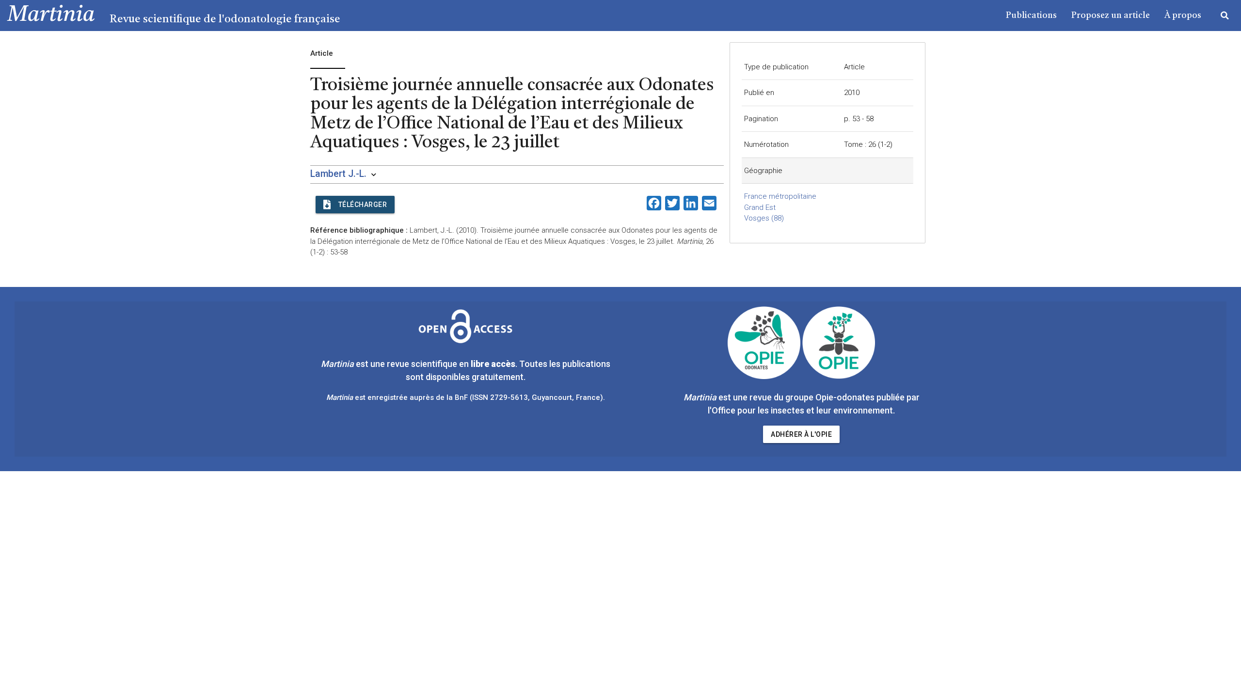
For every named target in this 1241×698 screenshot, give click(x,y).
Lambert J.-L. (338, 173)
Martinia (51, 15)
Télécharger (362, 204)
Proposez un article (1110, 15)
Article (854, 67)
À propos (1182, 15)
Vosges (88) (764, 218)
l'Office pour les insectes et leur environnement (800, 410)
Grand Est (760, 207)
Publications (1031, 15)
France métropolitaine (780, 196)
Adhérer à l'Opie (801, 434)
